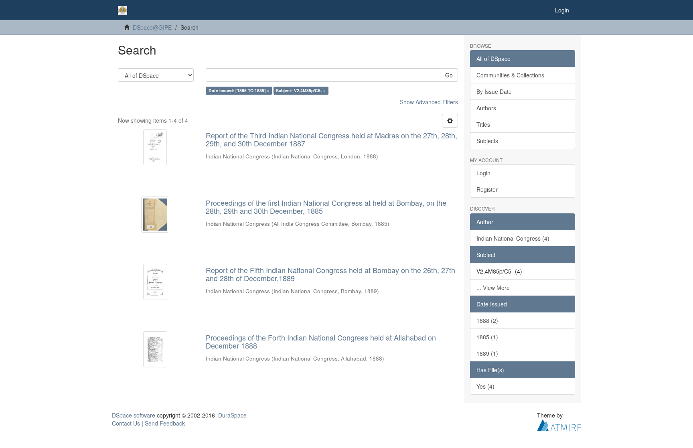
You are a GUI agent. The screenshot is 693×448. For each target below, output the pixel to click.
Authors (486, 108)
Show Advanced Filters (429, 102)
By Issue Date (494, 91)
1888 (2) (487, 320)
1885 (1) (487, 337)
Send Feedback (165, 423)
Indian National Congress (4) (512, 238)
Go (449, 75)
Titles (483, 124)
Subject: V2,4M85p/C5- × (301, 90)
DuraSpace (232, 415)
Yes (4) (485, 386)
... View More (493, 288)
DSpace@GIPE (152, 27)
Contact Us (126, 423)
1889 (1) (487, 353)
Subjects (487, 141)
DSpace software (133, 415)
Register (487, 189)
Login (483, 173)
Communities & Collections (510, 75)
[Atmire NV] (559, 424)
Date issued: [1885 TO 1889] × (239, 90)
